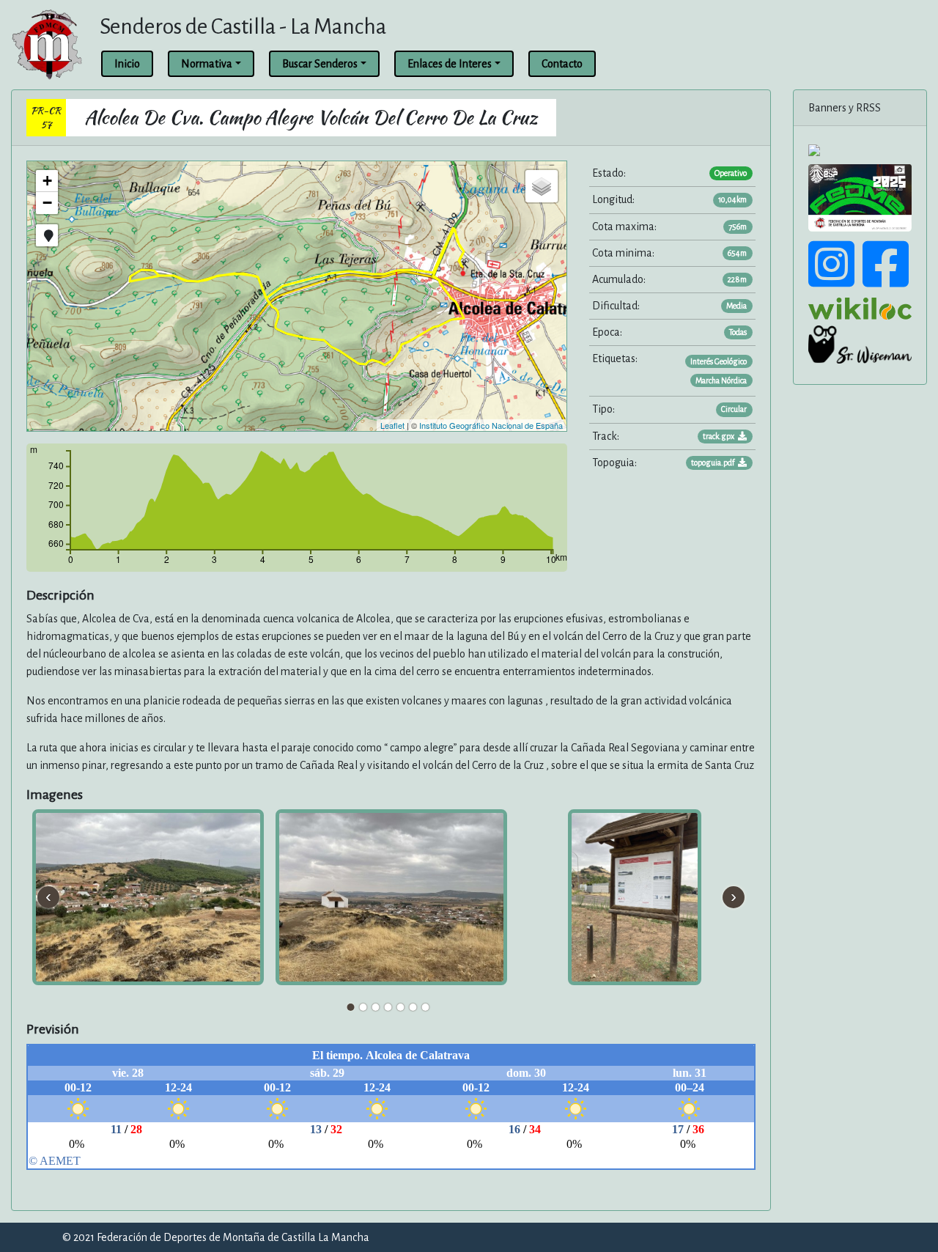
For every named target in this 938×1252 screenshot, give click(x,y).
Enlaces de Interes (449, 64)
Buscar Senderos (320, 64)
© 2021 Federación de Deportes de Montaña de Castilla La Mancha (215, 1237)
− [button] (47, 203)
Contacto (562, 64)
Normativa (206, 64)
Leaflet (392, 425)
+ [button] (47, 181)
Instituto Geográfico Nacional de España (491, 425)
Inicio (127, 64)
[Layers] (541, 186)
